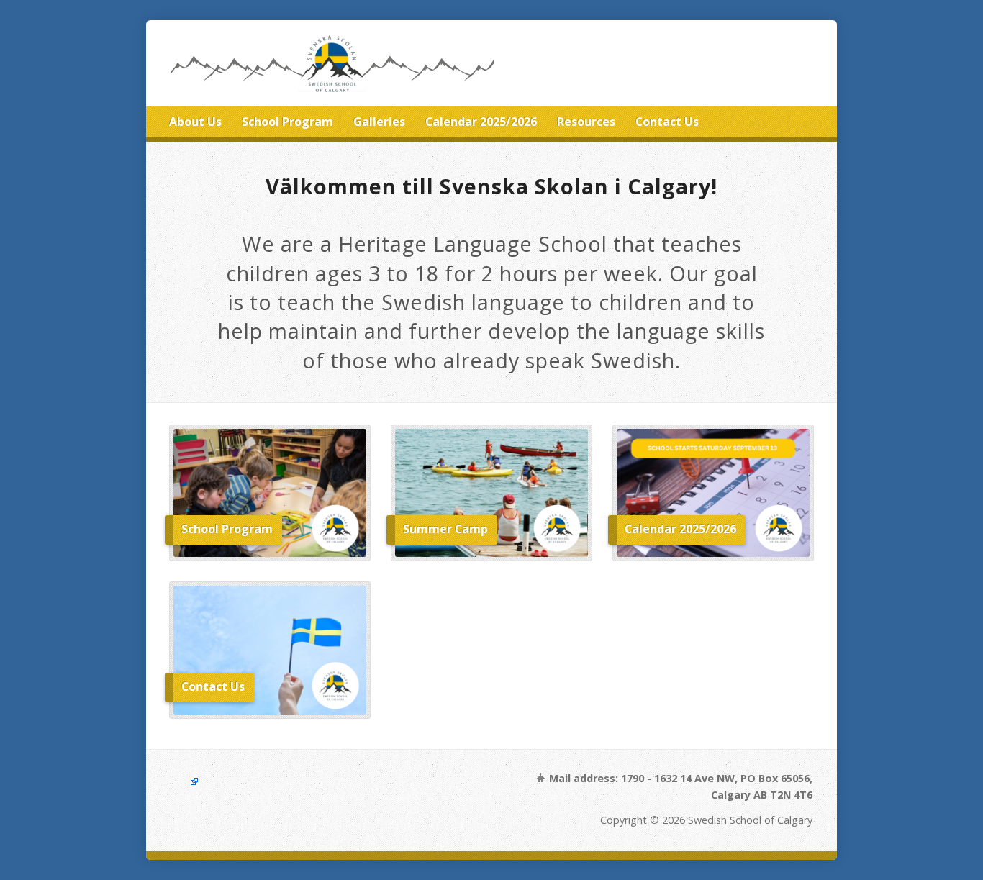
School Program (287, 122)
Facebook (185, 781)
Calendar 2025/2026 (481, 122)
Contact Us (667, 122)
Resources (586, 122)
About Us (195, 122)
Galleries (379, 122)
